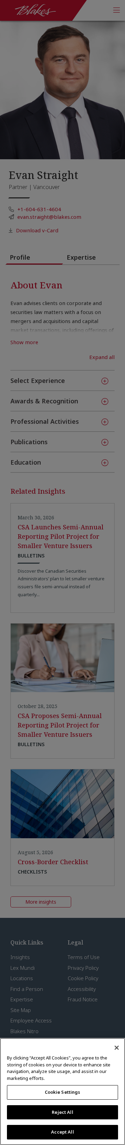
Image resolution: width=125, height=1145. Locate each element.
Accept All (62, 1132)
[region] (62, 1091)
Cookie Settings (63, 1092)
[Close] (116, 1047)
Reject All (62, 1112)
